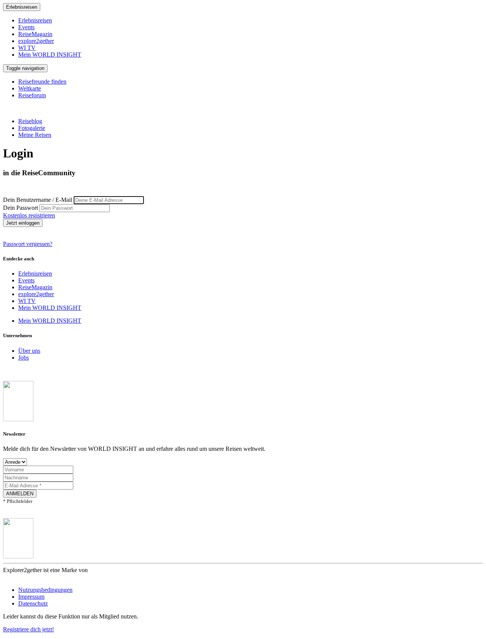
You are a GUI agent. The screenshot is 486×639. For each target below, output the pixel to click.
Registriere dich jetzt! (28, 629)
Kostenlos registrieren (29, 215)
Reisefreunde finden (42, 81)
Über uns (29, 350)
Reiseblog (30, 121)
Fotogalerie (31, 128)
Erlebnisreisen (21, 7)
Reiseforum (32, 95)
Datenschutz (33, 603)
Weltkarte (29, 88)
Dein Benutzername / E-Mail (37, 200)
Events (26, 27)
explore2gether (36, 41)
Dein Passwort (20, 208)
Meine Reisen (34, 135)
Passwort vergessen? (27, 244)
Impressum (31, 596)
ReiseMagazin (35, 34)
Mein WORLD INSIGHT (49, 54)
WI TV (27, 47)
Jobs (23, 357)
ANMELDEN (19, 493)
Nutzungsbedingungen (45, 590)
